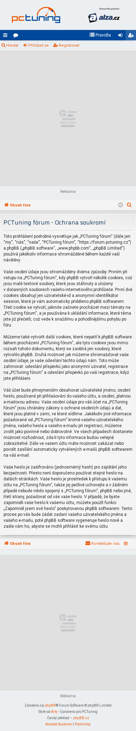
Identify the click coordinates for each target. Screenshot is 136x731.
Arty (54, 712)
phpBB (50, 705)
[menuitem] (100, 35)
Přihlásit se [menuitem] (122, 36)
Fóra (17, 36)
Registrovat (69, 45)
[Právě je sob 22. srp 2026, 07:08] (120, 205)
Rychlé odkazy (6, 36)
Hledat (12, 45)
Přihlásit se (38, 45)
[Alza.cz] (103, 15)
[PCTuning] (35, 15)
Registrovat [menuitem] (132, 36)
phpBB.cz (81, 718)
